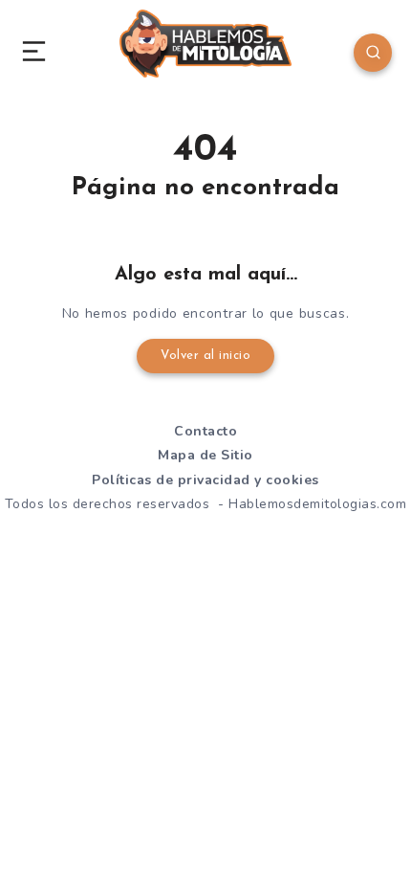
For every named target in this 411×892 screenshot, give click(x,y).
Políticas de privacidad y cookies (205, 480)
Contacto (205, 431)
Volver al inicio (205, 355)
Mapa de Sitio (205, 455)
